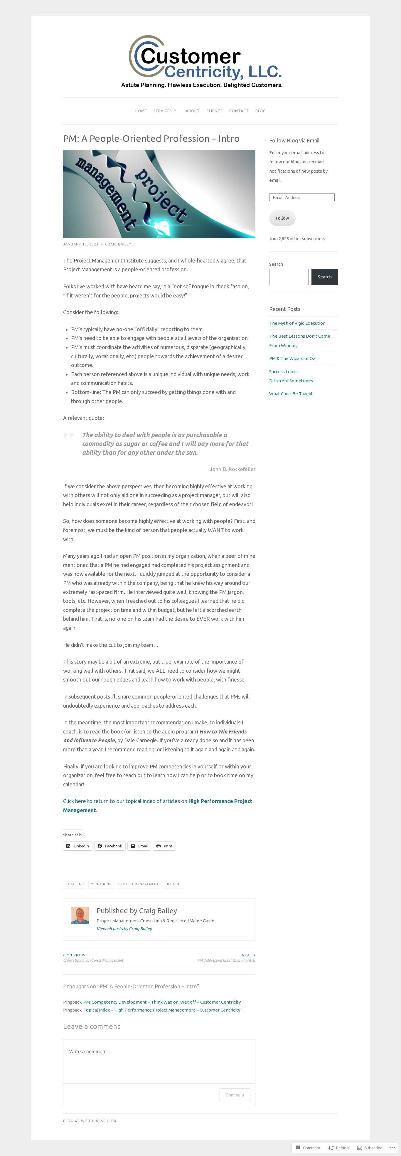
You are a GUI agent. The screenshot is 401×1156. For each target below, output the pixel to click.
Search (276, 264)
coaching (74, 884)
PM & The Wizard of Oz (292, 358)
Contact (239, 111)
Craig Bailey (118, 244)
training (173, 884)
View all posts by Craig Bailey (124, 928)
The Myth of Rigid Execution (297, 323)
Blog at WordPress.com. (90, 1121)
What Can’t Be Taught (291, 393)
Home (141, 111)
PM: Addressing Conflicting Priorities (226, 957)
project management (138, 884)
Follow (282, 218)
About (193, 111)
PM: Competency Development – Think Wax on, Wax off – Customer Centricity (162, 1001)
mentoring (101, 884)
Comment (235, 1094)
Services (163, 111)
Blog (260, 111)
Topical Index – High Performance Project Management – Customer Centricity (161, 1009)
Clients (214, 111)
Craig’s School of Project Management (93, 957)
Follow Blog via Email (294, 140)
